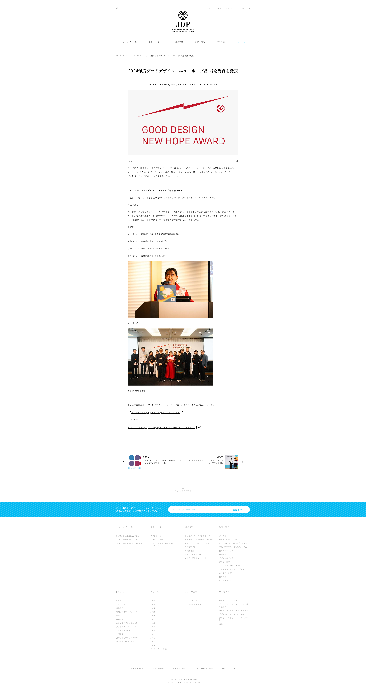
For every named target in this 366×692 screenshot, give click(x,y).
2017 (152, 634)
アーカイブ (224, 592)
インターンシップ (226, 580)
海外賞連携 (189, 551)
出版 (221, 624)
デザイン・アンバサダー (229, 600)
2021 (152, 619)
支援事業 (119, 634)
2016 (152, 638)
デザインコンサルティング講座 (231, 569)
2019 (152, 627)
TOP (183, 491)
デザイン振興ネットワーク (195, 558)
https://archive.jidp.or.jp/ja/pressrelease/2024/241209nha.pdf (161, 428)
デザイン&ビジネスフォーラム (231, 614)
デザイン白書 (224, 562)
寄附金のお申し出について (127, 638)
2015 (152, 641)
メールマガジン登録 (158, 649)
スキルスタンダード (227, 573)
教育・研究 (200, 42)
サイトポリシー (179, 668)
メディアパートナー (193, 554)
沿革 (118, 615)
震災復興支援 (190, 547)
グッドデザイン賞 (128, 42)
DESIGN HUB (156, 539)
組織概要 (119, 608)
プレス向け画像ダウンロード (196, 604)
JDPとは (221, 42)
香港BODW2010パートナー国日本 (233, 610)
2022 (152, 615)
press (173, 85)
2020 (152, 623)
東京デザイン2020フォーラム (197, 543)
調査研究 (222, 554)
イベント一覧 (155, 536)
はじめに (119, 600)
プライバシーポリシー (204, 668)
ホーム (119, 56)
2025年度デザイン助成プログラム (233, 543)
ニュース (241, 42)
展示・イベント (156, 42)
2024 (139, 56)
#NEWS (214, 85)
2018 (152, 630)
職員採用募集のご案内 (125, 641)
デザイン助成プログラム (229, 539)
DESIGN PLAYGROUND (230, 565)
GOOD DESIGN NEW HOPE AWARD (193, 85)
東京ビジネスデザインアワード (197, 536)
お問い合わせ (231, 8)
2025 (152, 604)
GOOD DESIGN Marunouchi (129, 543)
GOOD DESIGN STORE (127, 539)
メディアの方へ (215, 8)
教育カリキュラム (226, 551)
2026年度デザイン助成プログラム (233, 547)
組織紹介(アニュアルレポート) (128, 612)
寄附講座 (222, 536)
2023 (152, 612)
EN (243, 8)
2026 (152, 600)
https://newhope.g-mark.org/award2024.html (155, 413)
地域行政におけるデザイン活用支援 (199, 539)
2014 (152, 645)
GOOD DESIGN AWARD (158, 85)
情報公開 (119, 619)
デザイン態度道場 (226, 558)
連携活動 (179, 42)
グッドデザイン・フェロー (127, 627)
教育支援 (222, 577)
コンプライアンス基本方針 (127, 623)
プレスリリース (191, 600)
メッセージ (120, 604)
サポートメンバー (123, 630)
